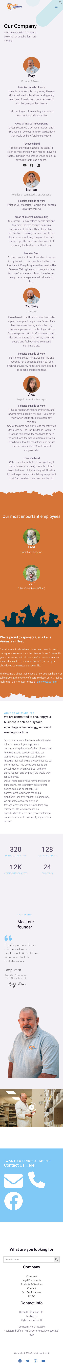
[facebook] (31, 165)
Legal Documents (31, 1280)
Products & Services (31, 1284)
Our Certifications (31, 1292)
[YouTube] (43, 1361)
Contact (31, 1288)
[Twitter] (27, 1361)
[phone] (36, 1179)
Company (31, 1276)
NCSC (31, 1296)
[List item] (31, 1107)
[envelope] (13, 1180)
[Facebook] (20, 1361)
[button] (60, 3)
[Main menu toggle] (56, 6)
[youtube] (25, 165)
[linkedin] (38, 165)
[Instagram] (35, 1361)
